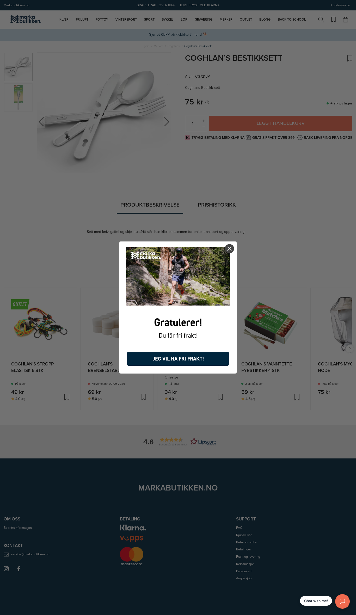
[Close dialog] (229, 248)
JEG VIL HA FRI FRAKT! (178, 358)
